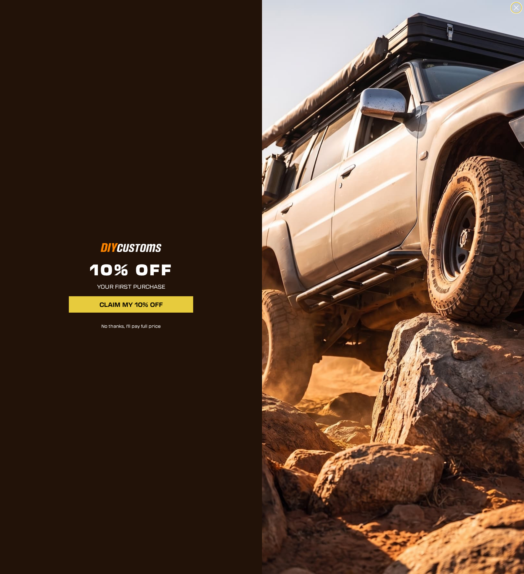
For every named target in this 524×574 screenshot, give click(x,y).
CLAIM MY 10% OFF (131, 304)
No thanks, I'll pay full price (131, 326)
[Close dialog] (516, 7)
